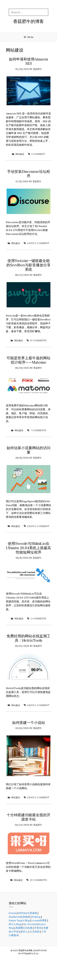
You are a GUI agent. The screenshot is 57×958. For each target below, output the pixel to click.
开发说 (38, 927)
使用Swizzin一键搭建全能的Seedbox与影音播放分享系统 (28, 265)
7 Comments (38, 430)
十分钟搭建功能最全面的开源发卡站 (28, 817)
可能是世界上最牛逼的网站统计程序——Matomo (28, 360)
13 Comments (38, 340)
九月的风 (35, 931)
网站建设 (19, 154)
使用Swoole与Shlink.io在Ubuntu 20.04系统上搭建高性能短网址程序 (28, 548)
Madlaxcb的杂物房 (19, 916)
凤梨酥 (19, 927)
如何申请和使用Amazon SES (28, 61)
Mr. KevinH (29, 924)
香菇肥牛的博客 (28, 21)
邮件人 (24, 931)
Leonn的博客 (39, 920)
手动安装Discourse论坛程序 (28, 173)
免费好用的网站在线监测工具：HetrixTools (28, 638)
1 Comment (38, 154)
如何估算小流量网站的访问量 (28, 450)
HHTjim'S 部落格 (27, 913)
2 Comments (38, 618)
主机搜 (28, 927)
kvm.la (12, 913)
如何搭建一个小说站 (28, 722)
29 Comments (38, 880)
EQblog (36, 916)
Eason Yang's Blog (19, 920)
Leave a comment (38, 243)
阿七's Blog (15, 924)
